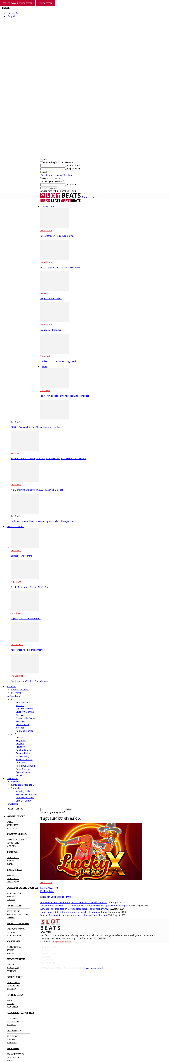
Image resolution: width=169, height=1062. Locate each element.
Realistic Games (24, 759)
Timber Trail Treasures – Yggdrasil (58, 361)
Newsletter (12, 803)
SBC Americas (47, 962)
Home (43, 812)
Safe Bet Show (23, 800)
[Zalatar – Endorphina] (25, 547)
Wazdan (20, 775)
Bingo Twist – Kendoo (51, 298)
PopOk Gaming (24, 750)
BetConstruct (23, 702)
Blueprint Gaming (25, 711)
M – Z (13, 734)
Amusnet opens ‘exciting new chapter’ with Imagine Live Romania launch (48, 458)
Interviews (16, 692)
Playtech (20, 746)
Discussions (13, 1021)
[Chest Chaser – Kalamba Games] (54, 227)
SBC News (45, 956)
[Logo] (50, 201)
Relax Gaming (23, 769)
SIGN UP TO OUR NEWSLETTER (17, 3)
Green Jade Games (26, 718)
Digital (10, 1004)
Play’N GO (16, 581)
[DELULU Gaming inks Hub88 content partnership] (54, 418)
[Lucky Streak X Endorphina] (91, 879)
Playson (20, 743)
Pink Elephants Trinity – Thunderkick (29, 681)
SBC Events (46, 950)
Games (10, 822)
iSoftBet (20, 727)
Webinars (15, 781)
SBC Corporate (48, 946)
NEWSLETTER (45, 3)
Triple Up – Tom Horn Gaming (26, 618)
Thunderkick (17, 675)
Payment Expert (48, 953)
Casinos (11, 917)
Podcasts (15, 788)
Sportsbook (13, 858)
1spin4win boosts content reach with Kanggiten (65, 395)
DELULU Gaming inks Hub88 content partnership (35, 427)
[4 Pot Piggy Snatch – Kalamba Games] (54, 259)
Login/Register (14, 1018)
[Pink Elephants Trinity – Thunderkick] (25, 672)
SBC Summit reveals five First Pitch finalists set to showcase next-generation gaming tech (85, 905)
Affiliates (12, 828)
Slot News (45, 390)
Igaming (11, 875)
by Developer (14, 696)
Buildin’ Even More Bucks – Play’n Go (29, 587)
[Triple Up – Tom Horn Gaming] (25, 610)
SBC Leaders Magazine (22, 784)
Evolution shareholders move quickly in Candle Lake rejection (42, 521)
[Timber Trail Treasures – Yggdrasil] (54, 353)
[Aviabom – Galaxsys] (54, 321)
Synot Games (23, 772)
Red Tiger (21, 762)
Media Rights (13, 986)
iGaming (11, 861)
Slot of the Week (15, 526)
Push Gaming (22, 756)
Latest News (13, 882)
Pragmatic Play (24, 753)
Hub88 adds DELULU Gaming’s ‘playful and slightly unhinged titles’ (74, 912)
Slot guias (12, 846)
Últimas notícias (15, 840)
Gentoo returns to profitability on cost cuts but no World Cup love (73, 902)
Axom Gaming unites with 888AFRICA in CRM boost (37, 489)
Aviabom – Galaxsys (50, 330)
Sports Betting (14, 893)
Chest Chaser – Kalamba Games (57, 235)
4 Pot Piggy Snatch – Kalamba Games (60, 267)
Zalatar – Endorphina (21, 555)
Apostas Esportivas (17, 929)
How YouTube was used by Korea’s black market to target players (73, 909)
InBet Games (22, 724)
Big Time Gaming (24, 708)
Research (11, 1025)
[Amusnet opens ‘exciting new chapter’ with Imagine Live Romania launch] (25, 450)
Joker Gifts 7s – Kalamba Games (28, 649)
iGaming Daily (23, 791)
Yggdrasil (45, 356)
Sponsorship (13, 983)
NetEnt (19, 737)
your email (70, 184)
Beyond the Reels (20, 689)
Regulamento (14, 935)
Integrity (12, 989)
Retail (10, 864)
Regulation (12, 825)
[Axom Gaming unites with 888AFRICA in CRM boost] (25, 481)
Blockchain (13, 968)
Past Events (13, 1057)
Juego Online (13, 911)
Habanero (21, 721)
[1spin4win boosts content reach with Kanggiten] (54, 387)
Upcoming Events (15, 1054)
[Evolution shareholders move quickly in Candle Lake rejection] (25, 513)
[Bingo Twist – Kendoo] (54, 290)
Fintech (11, 965)
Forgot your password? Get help (56, 175)
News (44, 366)
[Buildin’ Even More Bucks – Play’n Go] (25, 578)
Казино (10, 950)
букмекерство (14, 947)
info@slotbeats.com (62, 941)
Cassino (11, 932)
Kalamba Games (24, 730)
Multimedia (12, 778)
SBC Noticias (46, 959)
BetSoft (20, 705)
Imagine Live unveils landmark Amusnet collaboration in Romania (73, 915)
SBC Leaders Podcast (27, 794)
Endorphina (49, 889)
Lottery (11, 900)
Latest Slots (48, 206)
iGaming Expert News (59, 896)
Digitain (20, 715)
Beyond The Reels (25, 797)
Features (11, 686)
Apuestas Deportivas (17, 914)
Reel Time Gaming (25, 765)
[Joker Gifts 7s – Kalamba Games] (25, 641)
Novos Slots (13, 843)
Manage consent (94, 968)
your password (72, 168)
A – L (13, 699)
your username (72, 165)
